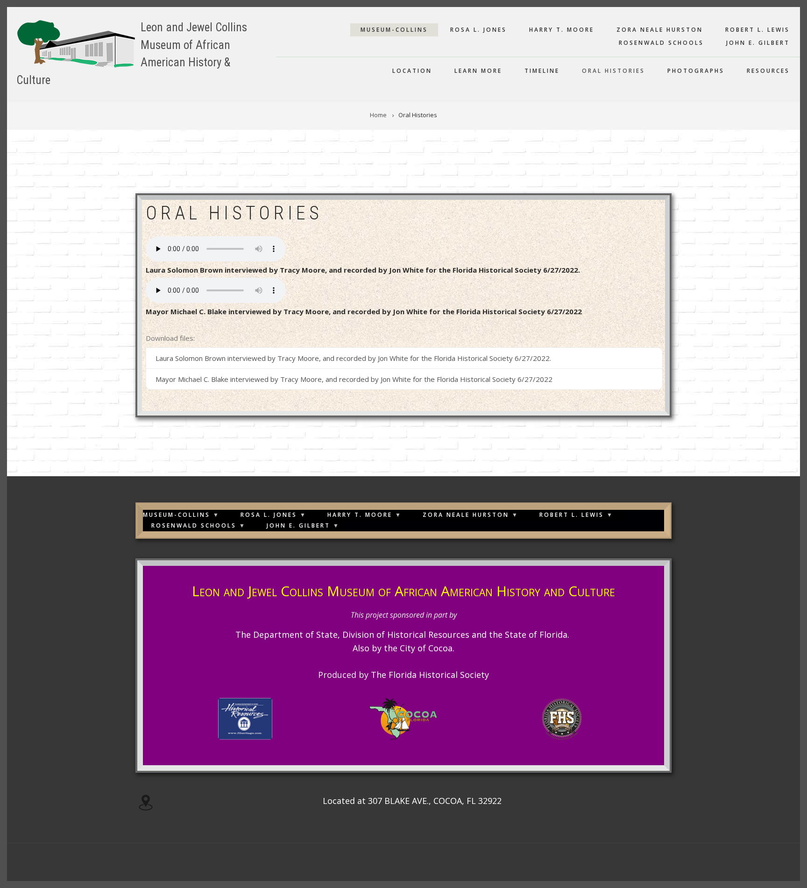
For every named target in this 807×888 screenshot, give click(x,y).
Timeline (541, 71)
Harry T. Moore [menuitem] (359, 516)
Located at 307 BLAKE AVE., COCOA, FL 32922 (412, 800)
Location (412, 71)
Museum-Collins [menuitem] (176, 516)
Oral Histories (613, 71)
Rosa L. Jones (478, 30)
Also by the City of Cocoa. (403, 648)
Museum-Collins (394, 30)
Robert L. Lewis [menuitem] (571, 516)
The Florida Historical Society (430, 674)
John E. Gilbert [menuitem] (298, 526)
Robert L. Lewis (757, 30)
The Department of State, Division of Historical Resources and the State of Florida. (403, 634)
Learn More (478, 71)
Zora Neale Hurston (659, 30)
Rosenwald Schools (661, 43)
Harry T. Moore (561, 30)
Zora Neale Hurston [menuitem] (466, 516)
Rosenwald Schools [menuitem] (193, 526)
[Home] (76, 43)
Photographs (695, 71)
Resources (768, 71)
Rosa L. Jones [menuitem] (269, 516)
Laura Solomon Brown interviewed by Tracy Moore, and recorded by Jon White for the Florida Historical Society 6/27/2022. (363, 270)
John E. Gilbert (758, 43)
